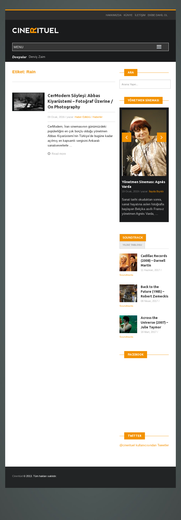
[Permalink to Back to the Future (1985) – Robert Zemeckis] (130, 293)
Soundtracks (126, 275)
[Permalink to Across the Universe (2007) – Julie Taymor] (130, 324)
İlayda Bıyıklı (156, 191)
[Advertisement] (86, 508)
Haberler (98, 117)
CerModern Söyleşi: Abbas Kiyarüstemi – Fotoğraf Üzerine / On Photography (80, 101)
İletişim (140, 15)
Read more (59, 153)
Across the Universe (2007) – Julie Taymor (154, 322)
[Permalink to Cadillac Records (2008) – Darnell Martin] (130, 262)
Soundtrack (133, 237)
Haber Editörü (82, 117)
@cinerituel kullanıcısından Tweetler (144, 445)
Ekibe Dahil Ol (158, 15)
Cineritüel (17, 476)
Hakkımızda (113, 15)
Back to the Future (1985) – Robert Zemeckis (154, 291)
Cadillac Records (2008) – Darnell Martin (154, 260)
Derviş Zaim (37, 57)
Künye (128, 15)
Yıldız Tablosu (132, 245)
